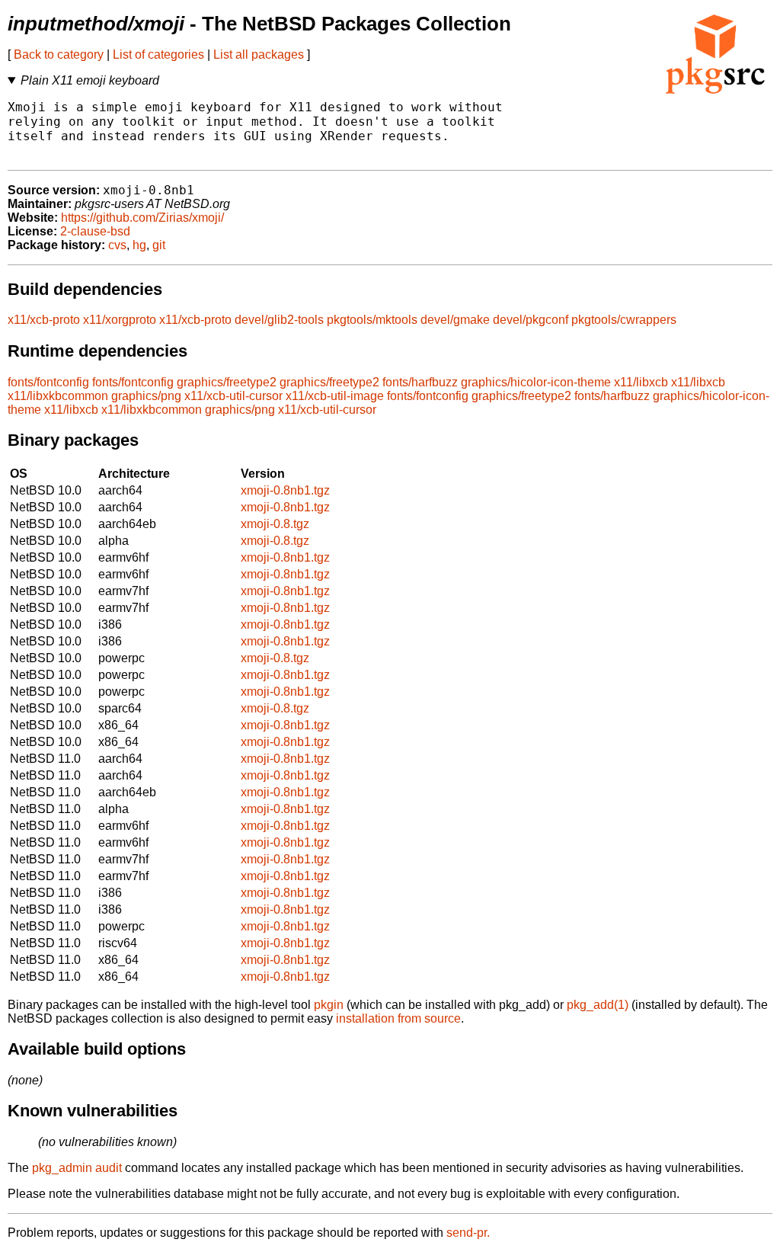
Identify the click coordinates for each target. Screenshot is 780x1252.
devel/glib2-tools (279, 319)
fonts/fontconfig (48, 382)
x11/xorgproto (119, 319)
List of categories (158, 54)
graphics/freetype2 (227, 382)
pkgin (329, 1004)
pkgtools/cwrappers (623, 319)
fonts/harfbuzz (420, 382)
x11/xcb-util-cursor (233, 395)
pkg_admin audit (77, 1167)
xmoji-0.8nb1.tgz (285, 490)
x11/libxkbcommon (58, 395)
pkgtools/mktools (372, 319)
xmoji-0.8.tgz (275, 523)
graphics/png (146, 395)
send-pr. (468, 1232)
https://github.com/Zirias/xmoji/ (142, 217)
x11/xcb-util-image (335, 395)
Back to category (59, 54)
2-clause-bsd (95, 231)
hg (139, 245)
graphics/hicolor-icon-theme (536, 382)
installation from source (398, 1018)
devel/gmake (455, 319)
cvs (117, 245)
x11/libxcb (641, 382)
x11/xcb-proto (44, 319)
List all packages (258, 54)
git (158, 245)
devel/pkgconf (530, 319)
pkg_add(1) (597, 1004)
